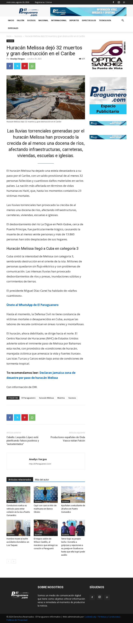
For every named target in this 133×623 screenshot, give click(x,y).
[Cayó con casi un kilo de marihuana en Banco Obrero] (46, 494)
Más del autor (42, 479)
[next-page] (14, 561)
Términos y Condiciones (109, 616)
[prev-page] (8, 561)
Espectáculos (89, 20)
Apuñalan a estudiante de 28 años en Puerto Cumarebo (73, 508)
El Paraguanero (29, 398)
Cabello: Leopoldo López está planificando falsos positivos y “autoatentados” (22, 441)
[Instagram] (118, 2)
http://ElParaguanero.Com (40, 464)
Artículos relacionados (19, 479)
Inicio (11, 20)
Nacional (43, 20)
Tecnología (105, 20)
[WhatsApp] (124, 2)
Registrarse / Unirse (43, 2)
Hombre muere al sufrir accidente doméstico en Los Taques (17, 541)
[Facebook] (113, 2)
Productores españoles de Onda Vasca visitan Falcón (68, 439)
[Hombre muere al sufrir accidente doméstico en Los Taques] (18, 528)
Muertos (61, 398)
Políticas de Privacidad (16, 620)
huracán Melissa (46, 398)
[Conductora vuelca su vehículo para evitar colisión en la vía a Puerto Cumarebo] (18, 494)
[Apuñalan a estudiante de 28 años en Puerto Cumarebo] (73, 494)
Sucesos (31, 20)
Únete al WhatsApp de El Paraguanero (32, 305)
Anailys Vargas (17, 58)
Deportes (74, 20)
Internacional (58, 20)
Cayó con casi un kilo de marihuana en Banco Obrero (45, 508)
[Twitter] (17, 66)
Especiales (13, 28)
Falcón (20, 20)
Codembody (90, 616)
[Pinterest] (24, 66)
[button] (123, 20)
